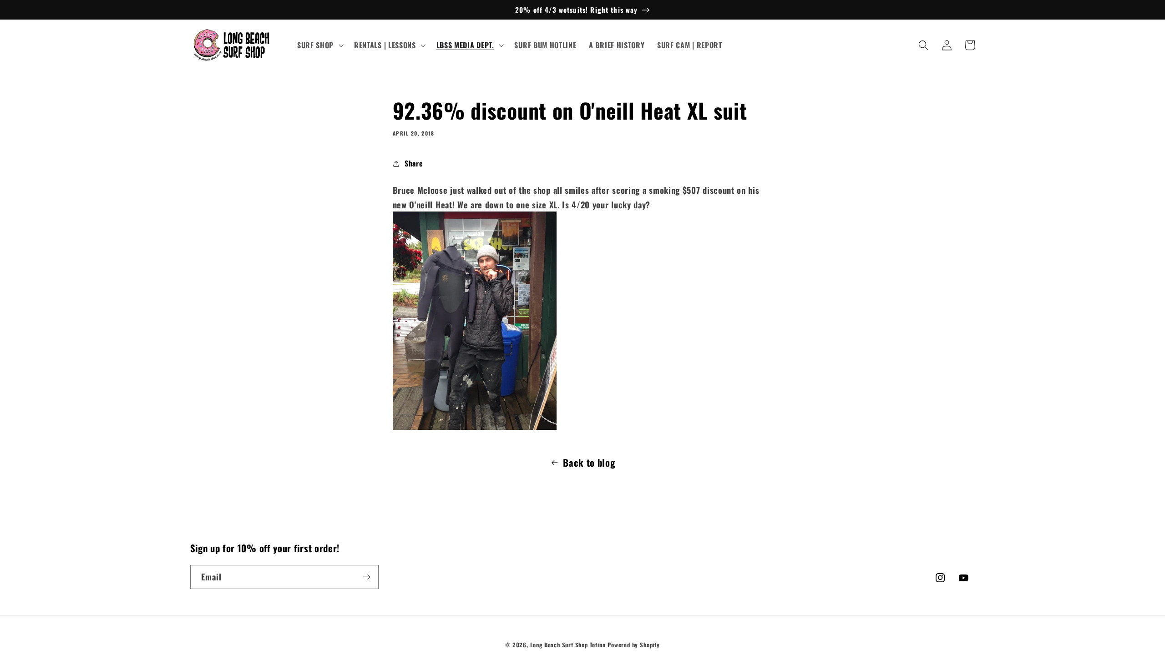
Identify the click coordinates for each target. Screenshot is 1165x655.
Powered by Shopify (634, 644)
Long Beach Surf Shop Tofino (568, 644)
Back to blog (589, 462)
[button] (319, 45)
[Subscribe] (366, 577)
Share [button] (414, 163)
